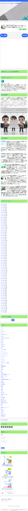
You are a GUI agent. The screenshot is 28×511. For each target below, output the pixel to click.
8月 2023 (3, 242)
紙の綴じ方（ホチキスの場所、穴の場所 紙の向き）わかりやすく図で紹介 (16, 142)
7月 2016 (3, 311)
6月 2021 (3, 278)
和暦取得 (3, 415)
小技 (2, 387)
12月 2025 (3, 212)
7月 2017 (3, 305)
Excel (2, 332)
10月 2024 (3, 228)
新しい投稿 (3, 35)
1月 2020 (3, 300)
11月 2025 (3, 214)
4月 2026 (3, 207)
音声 (2, 369)
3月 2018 (3, 303)
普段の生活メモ (4, 402)
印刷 (2, 367)
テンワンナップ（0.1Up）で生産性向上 (11, 3)
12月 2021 (3, 268)
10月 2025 (3, 215)
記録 (2, 372)
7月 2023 (3, 243)
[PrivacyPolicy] (4, 500)
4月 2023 (3, 247)
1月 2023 (3, 252)
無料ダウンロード (5, 407)
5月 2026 (3, 205)
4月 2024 (3, 237)
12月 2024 (3, 225)
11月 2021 (3, 270)
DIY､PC (3, 331)
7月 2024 (3, 232)
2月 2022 (3, 265)
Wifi (20, 29)
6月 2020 (3, 293)
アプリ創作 (3, 349)
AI (1, 329)
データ (2, 359)
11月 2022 (3, 253)
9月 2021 (3, 273)
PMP (2, 342)
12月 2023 (3, 240)
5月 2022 (3, 262)
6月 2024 (3, 233)
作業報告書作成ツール (6, 379)
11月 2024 (3, 227)
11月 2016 (3, 307)
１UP (2, 327)
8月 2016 (3, 310)
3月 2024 (3, 238)
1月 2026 (3, 210)
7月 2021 (3, 277)
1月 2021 (3, 285)
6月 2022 (3, 260)
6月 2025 (3, 219)
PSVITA (3, 344)
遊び (2, 409)
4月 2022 (3, 263)
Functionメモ (4, 334)
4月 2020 (3, 297)
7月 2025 (3, 217)
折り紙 (2, 392)
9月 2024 (3, 230)
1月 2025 (3, 224)
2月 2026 (3, 209)
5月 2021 (3, 280)
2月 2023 (3, 250)
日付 (2, 396)
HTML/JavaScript (5, 337)
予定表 (2, 410)
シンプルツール (4, 352)
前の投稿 (25, 35)
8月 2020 (3, 290)
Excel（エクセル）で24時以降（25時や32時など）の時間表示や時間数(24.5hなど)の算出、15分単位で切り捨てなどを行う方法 (16, 187)
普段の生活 (3, 401)
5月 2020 (3, 295)
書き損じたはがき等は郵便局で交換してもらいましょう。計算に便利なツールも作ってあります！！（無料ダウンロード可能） (16, 154)
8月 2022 (3, 257)
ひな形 (2, 361)
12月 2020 (3, 287)
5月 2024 (3, 235)
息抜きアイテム (4, 394)
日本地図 (3, 397)
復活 (2, 404)
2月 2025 (3, 222)
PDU (2, 341)
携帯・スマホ (4, 376)
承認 (2, 389)
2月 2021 (3, 283)
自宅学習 (3, 384)
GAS (2, 336)
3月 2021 (3, 282)
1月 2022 (3, 267)
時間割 (2, 382)
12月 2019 (3, 301)
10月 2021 (3, 272)
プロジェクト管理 (5, 362)
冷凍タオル (3, 414)
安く (2, 364)
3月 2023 (3, 248)
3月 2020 (3, 298)
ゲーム (2, 351)
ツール (2, 357)
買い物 (24, 29)
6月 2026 (3, 204)
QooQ (16, 510)
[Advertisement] (14, 54)
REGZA (3, 346)
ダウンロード (4, 356)
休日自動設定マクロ (5, 374)
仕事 (2, 381)
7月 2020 (3, 292)
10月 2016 (3, 308)
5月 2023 (3, 245)
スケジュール (4, 354)
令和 (2, 412)
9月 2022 (3, 255)
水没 (2, 391)
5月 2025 (3, 220)
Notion (2, 339)
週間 (2, 386)
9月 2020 (3, 288)
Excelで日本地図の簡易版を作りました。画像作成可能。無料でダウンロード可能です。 (16, 165)
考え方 (2, 377)
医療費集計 (3, 366)
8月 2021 (3, 275)
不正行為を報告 (4, 419)
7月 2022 (3, 258)
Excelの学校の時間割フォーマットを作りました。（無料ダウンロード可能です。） (16, 176)
